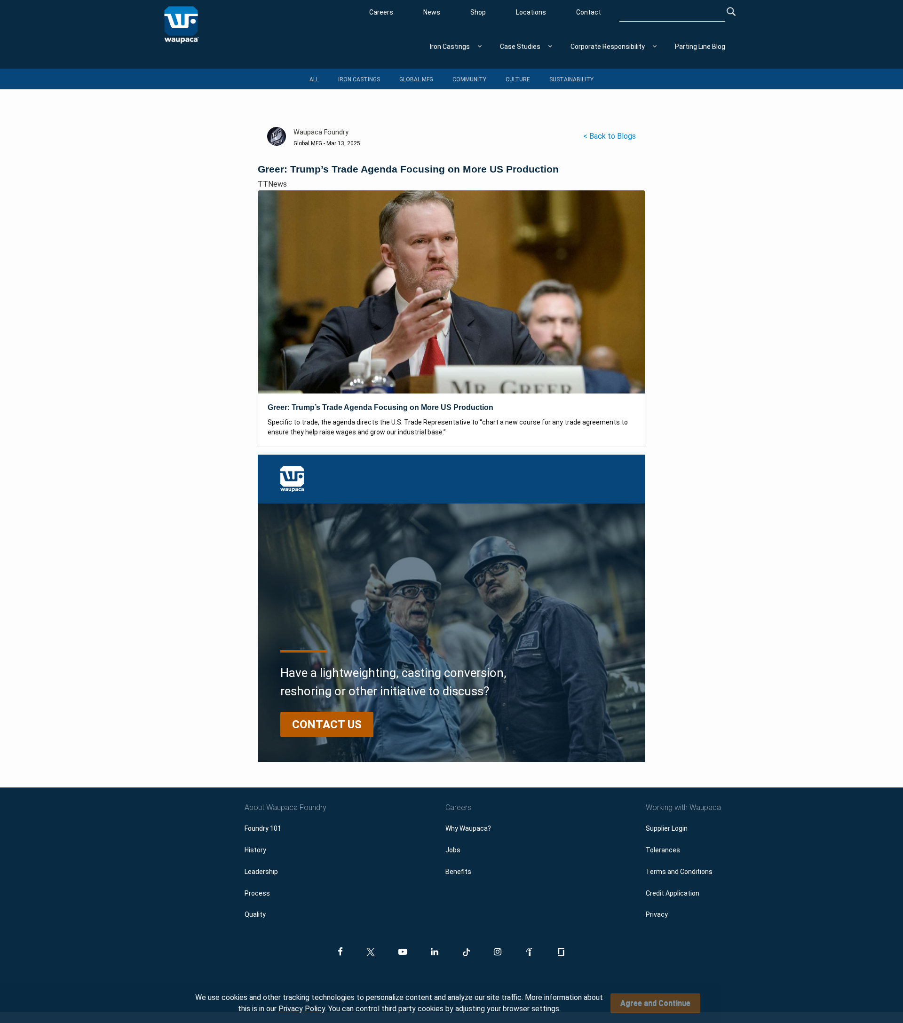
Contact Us (327, 724)
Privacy (657, 914)
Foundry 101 (263, 828)
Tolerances (663, 850)
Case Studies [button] (520, 46)
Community (469, 79)
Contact (588, 12)
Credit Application (672, 893)
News (431, 12)
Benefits (458, 871)
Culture (518, 79)
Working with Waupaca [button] (683, 807)
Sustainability (571, 79)
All (314, 79)
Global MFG (416, 79)
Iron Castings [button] (450, 46)
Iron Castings (359, 79)
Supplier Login (667, 828)
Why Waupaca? (468, 828)
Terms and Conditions (679, 871)
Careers (381, 12)
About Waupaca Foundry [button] (285, 807)
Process (257, 893)
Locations (531, 12)
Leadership (261, 871)
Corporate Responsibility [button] (607, 46)
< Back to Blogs (609, 136)
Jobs (452, 850)
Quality (255, 914)
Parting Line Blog (700, 46)
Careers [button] (458, 807)
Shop (478, 12)
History (255, 850)
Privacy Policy (301, 1008)
